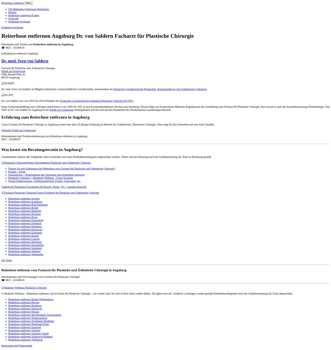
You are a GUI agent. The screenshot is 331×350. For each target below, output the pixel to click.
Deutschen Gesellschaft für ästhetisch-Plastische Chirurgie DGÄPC (96, 100)
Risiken (12, 12)
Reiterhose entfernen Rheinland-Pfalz (28, 324)
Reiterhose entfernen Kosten (23, 15)
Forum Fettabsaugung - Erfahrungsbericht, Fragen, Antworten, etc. (44, 181)
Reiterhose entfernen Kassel (23, 235)
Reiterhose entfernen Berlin (23, 207)
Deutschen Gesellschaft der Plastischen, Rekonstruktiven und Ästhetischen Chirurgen (160, 89)
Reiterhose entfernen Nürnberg (25, 242)
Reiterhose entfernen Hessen (23, 311)
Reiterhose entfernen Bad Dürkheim (28, 204)
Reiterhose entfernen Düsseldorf (25, 220)
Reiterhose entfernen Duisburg (25, 223)
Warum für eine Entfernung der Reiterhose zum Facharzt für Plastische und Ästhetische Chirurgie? (61, 168)
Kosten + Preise (17, 171)
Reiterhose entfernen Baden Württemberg (30, 299)
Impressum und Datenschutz (16, 345)
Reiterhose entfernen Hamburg (25, 226)
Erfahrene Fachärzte (19, 21)
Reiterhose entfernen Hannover (25, 229)
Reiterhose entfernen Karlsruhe (25, 232)
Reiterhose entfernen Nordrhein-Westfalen (31, 321)
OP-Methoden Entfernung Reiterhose (28, 9)
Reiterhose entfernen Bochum (24, 214)
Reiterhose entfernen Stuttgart (24, 251)
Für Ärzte (6, 260)
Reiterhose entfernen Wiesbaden (25, 254)
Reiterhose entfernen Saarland (24, 327)
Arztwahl (13, 18)
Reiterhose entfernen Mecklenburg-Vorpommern (34, 314)
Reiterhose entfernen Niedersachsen (27, 318)
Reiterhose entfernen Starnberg (25, 248)
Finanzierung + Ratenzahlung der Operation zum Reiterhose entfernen (46, 174)
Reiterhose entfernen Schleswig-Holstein (30, 336)
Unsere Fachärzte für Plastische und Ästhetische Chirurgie (67, 192)
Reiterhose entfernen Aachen (24, 198)
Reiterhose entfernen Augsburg (25, 201)
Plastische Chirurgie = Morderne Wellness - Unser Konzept (40, 177)
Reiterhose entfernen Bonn (22, 217)
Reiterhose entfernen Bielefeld (24, 211)
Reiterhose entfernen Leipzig (24, 238)
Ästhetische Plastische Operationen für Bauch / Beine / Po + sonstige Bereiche (44, 186)
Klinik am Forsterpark (13, 71)
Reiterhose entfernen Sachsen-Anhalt (28, 333)
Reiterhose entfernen (12, 3)
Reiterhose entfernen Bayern (23, 302)
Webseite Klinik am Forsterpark (18, 130)
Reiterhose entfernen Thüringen (25, 339)
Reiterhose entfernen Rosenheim (26, 245)
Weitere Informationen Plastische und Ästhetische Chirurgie (58, 162)
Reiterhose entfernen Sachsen (24, 330)
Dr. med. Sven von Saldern (24, 61)
